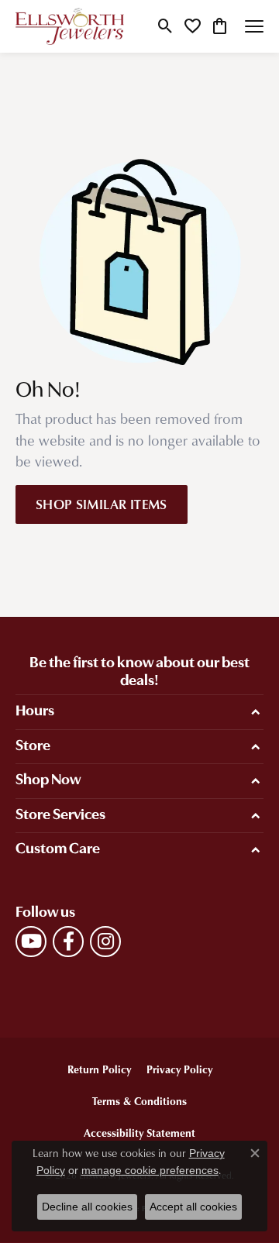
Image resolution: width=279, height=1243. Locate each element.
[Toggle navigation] (254, 26)
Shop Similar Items (101, 503)
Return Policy (99, 1069)
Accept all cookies (193, 1206)
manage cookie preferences (150, 1170)
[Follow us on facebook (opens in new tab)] (68, 941)
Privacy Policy (179, 1069)
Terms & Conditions (139, 1100)
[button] (165, 26)
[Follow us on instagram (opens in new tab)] (105, 941)
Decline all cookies (87, 1206)
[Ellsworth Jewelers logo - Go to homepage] (70, 26)
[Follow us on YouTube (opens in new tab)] (31, 941)
